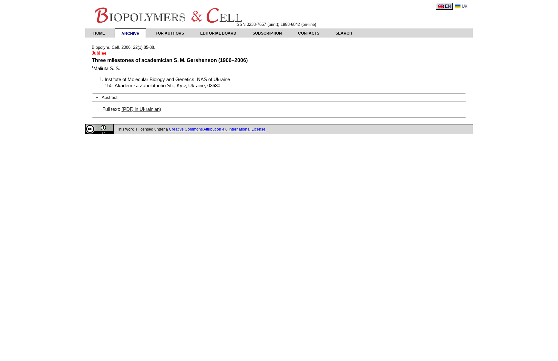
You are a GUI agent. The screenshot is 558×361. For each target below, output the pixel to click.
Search (344, 33)
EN (448, 6)
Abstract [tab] (110, 97)
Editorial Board (218, 33)
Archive (130, 33)
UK (465, 6)
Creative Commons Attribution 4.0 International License (217, 129)
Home (99, 33)
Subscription (267, 33)
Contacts (308, 33)
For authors (170, 33)
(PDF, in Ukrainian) (141, 109)
